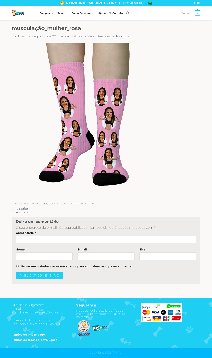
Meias (60, 13)
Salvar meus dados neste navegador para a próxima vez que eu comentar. (77, 266)
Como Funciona (81, 13)
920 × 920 (72, 36)
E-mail (83, 249)
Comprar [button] (44, 13)
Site (142, 249)
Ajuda (102, 13)
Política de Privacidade (28, 334)
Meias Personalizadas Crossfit (110, 36)
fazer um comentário (81, 203)
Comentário (26, 233)
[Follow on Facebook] (195, 3)
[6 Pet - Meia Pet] (22, 13)
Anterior (20, 209)
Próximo (20, 212)
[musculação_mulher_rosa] (88, 119)
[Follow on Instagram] (198, 3)
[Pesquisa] (127, 13)
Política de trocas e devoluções (34, 340)
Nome (21, 249)
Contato (117, 13)
